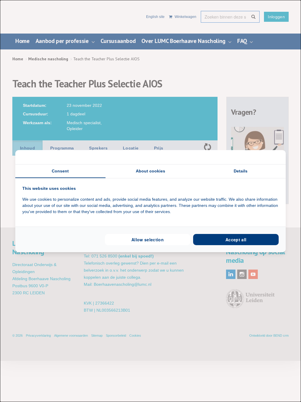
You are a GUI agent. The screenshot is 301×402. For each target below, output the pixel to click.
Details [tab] (241, 171)
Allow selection (147, 239)
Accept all (236, 239)
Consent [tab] (60, 171)
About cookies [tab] (150, 171)
